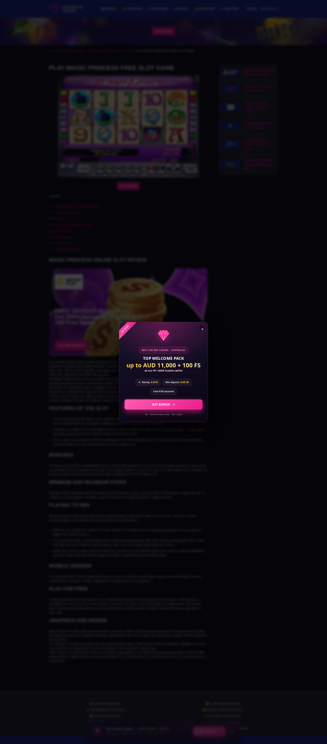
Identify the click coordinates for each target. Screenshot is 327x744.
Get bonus (161, 404)
